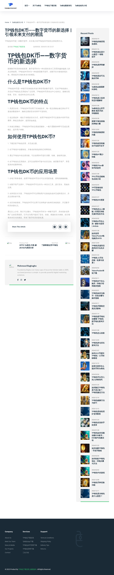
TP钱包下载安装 (19, 47)
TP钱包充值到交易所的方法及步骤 (98, 248)
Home (7, 22)
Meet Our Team (10, 541)
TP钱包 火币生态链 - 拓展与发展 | (98, 260)
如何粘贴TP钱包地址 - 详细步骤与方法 (98, 461)
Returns (43, 549)
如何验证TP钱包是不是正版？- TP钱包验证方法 (98, 390)
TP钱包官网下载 (28, 549)
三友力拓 (26, 552)
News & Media (10, 545)
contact (7, 552)
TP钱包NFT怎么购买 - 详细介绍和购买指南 (98, 283)
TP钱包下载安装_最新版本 (27, 569)
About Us (8, 538)
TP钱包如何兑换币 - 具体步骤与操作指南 (98, 295)
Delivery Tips (45, 545)
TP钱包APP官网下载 (30, 545)
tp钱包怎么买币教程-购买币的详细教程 (98, 110)
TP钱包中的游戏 (98, 473)
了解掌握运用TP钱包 (49, 245)
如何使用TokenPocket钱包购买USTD (98, 235)
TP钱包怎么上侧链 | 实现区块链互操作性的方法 (98, 211)
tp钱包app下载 (28, 541)
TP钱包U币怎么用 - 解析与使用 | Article (98, 223)
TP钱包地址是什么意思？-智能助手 (98, 54)
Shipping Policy (46, 541)
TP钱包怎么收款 (98, 333)
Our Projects (9, 549)
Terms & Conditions (47, 538)
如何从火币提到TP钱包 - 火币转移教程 (98, 355)
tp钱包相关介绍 (17, 22)
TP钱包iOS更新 (98, 200)
